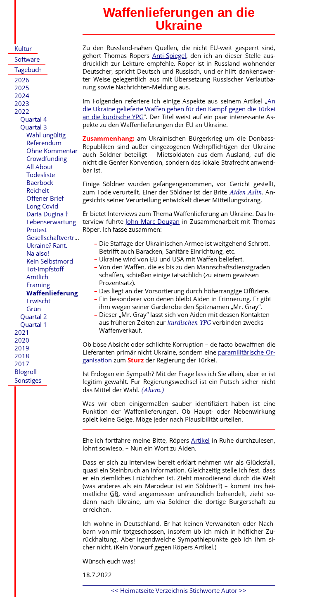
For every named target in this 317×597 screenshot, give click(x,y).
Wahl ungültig (46, 135)
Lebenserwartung (51, 222)
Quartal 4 (33, 119)
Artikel (200, 440)
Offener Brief (45, 198)
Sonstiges (27, 380)
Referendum (44, 143)
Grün (33, 308)
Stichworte (204, 590)
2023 (21, 103)
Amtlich (37, 277)
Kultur (23, 48)
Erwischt (38, 301)
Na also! (37, 253)
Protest (36, 229)
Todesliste (40, 174)
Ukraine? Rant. (46, 245)
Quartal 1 (33, 324)
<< (114, 590)
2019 (21, 348)
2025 (21, 88)
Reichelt (37, 190)
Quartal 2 (33, 316)
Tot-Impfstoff (45, 269)
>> (242, 590)
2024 (21, 95)
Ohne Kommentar (52, 150)
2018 (21, 356)
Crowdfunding (46, 158)
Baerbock (39, 182)
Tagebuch (28, 69)
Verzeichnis (172, 590)
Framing (38, 285)
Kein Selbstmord (49, 261)
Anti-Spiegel (169, 55)
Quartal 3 (33, 127)
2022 (21, 111)
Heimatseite (137, 590)
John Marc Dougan (152, 221)
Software (27, 59)
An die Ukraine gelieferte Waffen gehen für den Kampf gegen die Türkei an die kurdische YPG (179, 109)
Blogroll (25, 371)
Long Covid (42, 206)
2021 (21, 332)
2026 (21, 80)
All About (39, 167)
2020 (21, 340)
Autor (229, 590)
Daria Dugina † (47, 214)
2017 (21, 364)
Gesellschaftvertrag (53, 237)
